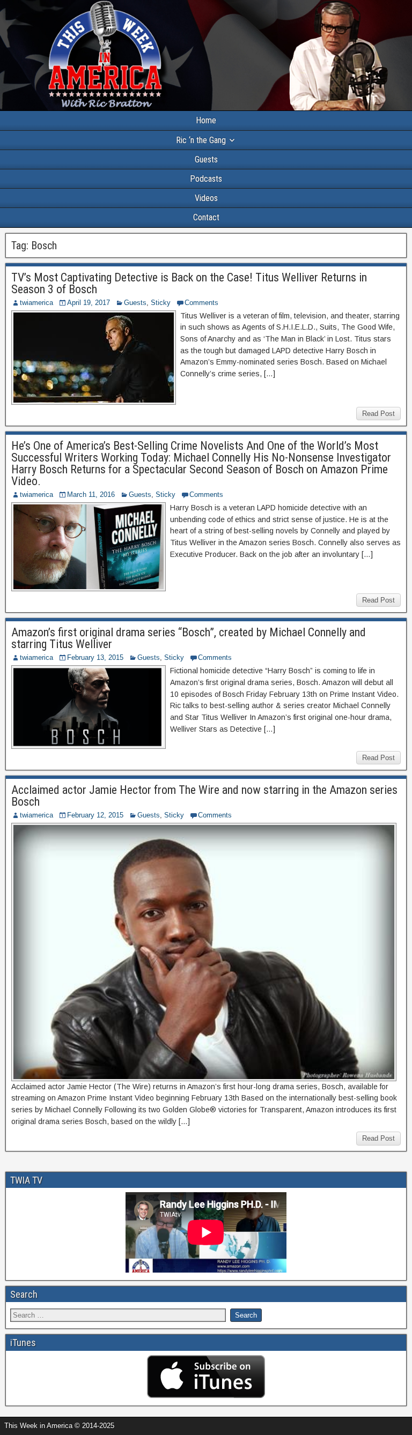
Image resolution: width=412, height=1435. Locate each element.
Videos (206, 198)
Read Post (378, 414)
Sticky (161, 303)
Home (206, 120)
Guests (206, 159)
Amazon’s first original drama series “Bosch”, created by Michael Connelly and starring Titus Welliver (188, 638)
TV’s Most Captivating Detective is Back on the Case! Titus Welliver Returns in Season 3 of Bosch (189, 283)
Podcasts (206, 179)
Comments (201, 303)
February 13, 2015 (95, 657)
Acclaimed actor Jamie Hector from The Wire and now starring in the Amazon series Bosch (204, 795)
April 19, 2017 (88, 303)
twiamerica (36, 303)
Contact (206, 217)
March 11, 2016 (91, 494)
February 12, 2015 (95, 815)
